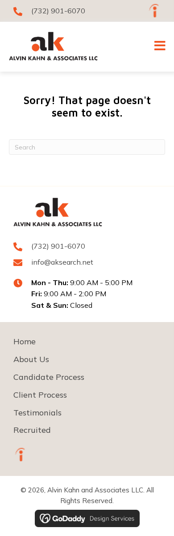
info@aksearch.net (62, 262)
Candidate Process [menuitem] (48, 377)
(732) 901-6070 (58, 10)
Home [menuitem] (24, 341)
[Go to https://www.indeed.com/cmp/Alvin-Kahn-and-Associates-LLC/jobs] (154, 10)
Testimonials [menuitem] (37, 412)
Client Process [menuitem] (40, 395)
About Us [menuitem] (31, 359)
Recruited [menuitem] (32, 430)
